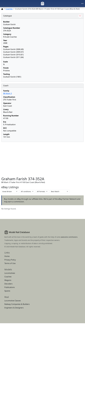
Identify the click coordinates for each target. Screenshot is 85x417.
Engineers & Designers (14, 307)
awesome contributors (69, 237)
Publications (9, 287)
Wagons (7, 280)
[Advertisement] (42, 159)
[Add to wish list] (80, 16)
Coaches (9, 9)
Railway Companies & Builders (17, 304)
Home (7, 256)
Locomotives (9, 273)
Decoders (8, 284)
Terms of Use (9, 263)
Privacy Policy (10, 260)
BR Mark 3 (7, 93)
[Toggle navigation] (82, 3)
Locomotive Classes (12, 300)
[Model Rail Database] (42, 3)
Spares (7, 291)
